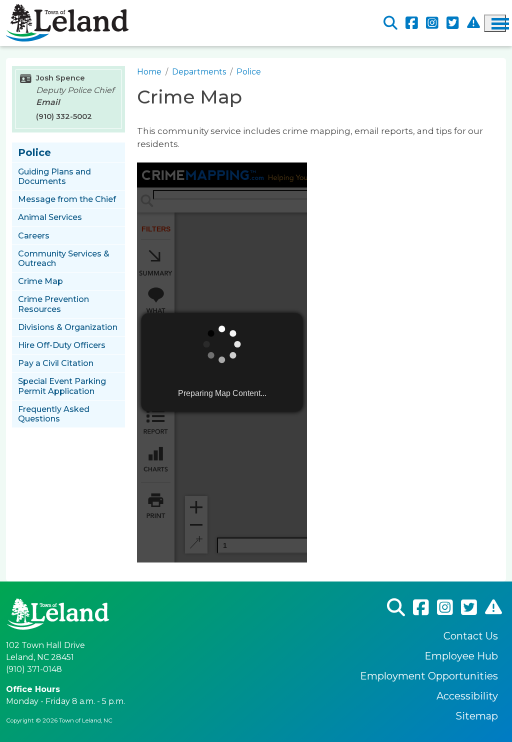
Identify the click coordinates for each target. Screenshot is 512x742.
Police (248, 71)
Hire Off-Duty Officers (62, 345)
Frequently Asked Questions (54, 414)
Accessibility (467, 696)
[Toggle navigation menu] (495, 23)
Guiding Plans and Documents (54, 176)
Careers (34, 235)
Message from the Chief (67, 199)
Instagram (432, 23)
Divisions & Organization (68, 327)
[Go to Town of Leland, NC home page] (67, 9)
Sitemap (477, 716)
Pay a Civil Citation (56, 363)
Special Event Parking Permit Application (62, 386)
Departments (199, 71)
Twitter (452, 23)
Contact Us (471, 636)
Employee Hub (461, 656)
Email (48, 102)
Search (391, 23)
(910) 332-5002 (64, 116)
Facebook (412, 23)
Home (149, 71)
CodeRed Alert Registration (473, 22)
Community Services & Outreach (64, 258)
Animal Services (50, 217)
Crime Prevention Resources (53, 304)
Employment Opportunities (429, 676)
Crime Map (40, 281)
